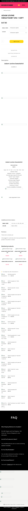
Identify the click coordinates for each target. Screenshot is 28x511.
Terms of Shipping (15, 507)
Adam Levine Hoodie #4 (7, 261)
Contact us (9, 464)
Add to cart (16, 41)
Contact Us (14, 508)
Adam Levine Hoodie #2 (20, 261)
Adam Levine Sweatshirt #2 (21, 252)
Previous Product (7, 10)
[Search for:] (26, 5)
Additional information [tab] (14, 53)
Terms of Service (6, 507)
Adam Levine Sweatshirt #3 (7, 252)
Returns (22, 507)
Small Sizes (5, 28)
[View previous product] (2, 10)
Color (4, 31)
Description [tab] (14, 50)
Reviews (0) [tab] (14, 56)
